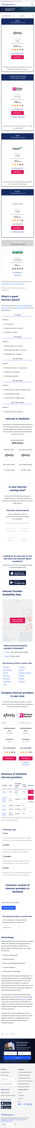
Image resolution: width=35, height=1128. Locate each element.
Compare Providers (5, 1072)
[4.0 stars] (20, 50)
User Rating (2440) (17, 53)
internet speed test (20, 308)
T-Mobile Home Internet (17, 76)
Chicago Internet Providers (24, 1075)
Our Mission (21, 1095)
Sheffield (21, 678)
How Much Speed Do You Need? (8, 1095)
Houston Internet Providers (24, 1078)
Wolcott (5, 673)
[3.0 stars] (17, 50)
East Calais (6, 675)
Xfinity (17, 20)
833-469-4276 (20, 117)
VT (7, 1034)
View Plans (15, 57)
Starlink (17, 191)
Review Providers (4, 1075)
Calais (5, 684)
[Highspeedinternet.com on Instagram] (25, 1104)
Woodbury (6, 667)
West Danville (7, 681)
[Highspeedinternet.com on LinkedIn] (31, 1104)
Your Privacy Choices (7, 1121)
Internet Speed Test (5, 1092)
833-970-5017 (20, 232)
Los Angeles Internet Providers (25, 1072)
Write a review (9, 908)
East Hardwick (7, 670)
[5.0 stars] (22, 50)
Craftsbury (22, 667)
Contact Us (20, 1098)
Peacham (21, 675)
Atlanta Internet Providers (24, 1086)
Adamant (21, 670)
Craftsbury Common (25, 673)
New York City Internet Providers (25, 1081)
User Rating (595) (17, 109)
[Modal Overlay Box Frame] (17, 1051)
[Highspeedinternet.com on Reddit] (28, 1104)
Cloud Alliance (17, 242)
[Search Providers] (15, 1079)
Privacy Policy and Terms (20, 1119)
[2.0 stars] (15, 50)
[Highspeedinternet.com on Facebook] (19, 1104)
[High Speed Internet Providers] (9, 4)
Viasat (17, 135)
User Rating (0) (17, 272)
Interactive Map (17, 620)
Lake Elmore (6, 678)
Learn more (17, 275)
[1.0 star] (13, 50)
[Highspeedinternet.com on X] (22, 1104)
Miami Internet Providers (23, 1083)
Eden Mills (22, 681)
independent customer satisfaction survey (12, 284)
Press (19, 1101)
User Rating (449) (17, 168)
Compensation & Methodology (7, 1119)
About (19, 1092)
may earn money (6, 1)
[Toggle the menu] (32, 4)
